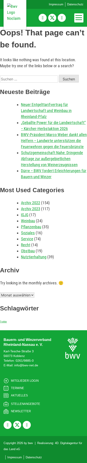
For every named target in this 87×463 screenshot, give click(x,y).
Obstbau (28, 251)
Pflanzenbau (31, 226)
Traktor (3, 321)
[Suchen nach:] (29, 79)
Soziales (28, 232)
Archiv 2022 (30, 202)
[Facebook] (43, 18)
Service (27, 239)
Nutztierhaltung (33, 257)
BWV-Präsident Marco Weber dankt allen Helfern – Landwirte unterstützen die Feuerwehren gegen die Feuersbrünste (54, 140)
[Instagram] (62, 18)
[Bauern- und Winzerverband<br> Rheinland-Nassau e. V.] (72, 348)
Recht (25, 245)
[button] (78, 17)
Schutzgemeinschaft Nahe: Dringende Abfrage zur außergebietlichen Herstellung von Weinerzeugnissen (52, 158)
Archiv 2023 (30, 208)
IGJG (24, 214)
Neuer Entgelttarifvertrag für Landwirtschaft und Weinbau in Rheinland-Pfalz (46, 110)
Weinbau (28, 220)
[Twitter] (52, 18)
